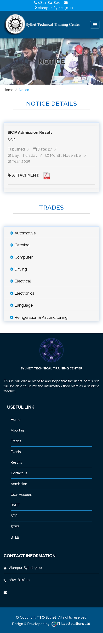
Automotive (25, 233)
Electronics (24, 293)
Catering (22, 245)
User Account (21, 495)
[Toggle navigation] (94, 24)
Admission (19, 484)
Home (8, 90)
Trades (16, 441)
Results (16, 462)
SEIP (14, 516)
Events (16, 452)
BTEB (15, 537)
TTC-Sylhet (46, 617)
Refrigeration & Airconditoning (41, 317)
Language (24, 305)
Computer (24, 257)
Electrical (23, 281)
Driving (21, 269)
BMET (15, 505)
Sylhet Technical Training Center (51, 368)
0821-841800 (49, 3)
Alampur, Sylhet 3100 (55, 8)
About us (18, 430)
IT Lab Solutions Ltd (73, 624)
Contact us (19, 473)
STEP (15, 527)
